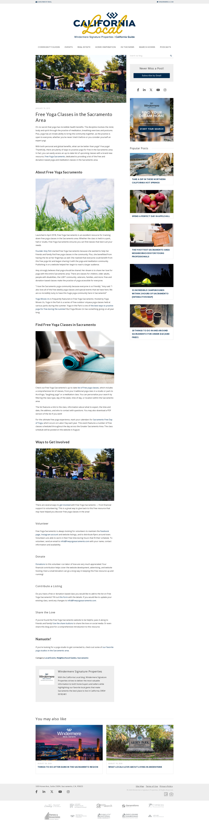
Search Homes (147, 47)
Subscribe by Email (151, 75)
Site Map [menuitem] (140, 786)
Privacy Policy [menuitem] (166, 786)
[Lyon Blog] (104, 25)
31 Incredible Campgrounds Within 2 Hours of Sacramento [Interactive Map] (150, 293)
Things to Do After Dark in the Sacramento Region (68, 767)
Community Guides (49, 47)
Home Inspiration (105, 47)
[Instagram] (165, 90)
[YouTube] (158, 90)
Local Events (50, 658)
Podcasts (165, 47)
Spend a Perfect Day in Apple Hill (151, 216)
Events (69, 47)
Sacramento (82, 658)
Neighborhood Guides (67, 658)
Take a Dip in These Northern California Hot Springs (148, 181)
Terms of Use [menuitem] (152, 786)
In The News (127, 47)
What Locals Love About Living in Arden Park (135, 767)
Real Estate (84, 47)
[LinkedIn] (144, 90)
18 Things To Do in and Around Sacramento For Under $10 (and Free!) (151, 333)
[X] (151, 90)
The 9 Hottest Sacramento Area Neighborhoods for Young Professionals (151, 253)
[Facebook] (138, 90)
